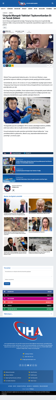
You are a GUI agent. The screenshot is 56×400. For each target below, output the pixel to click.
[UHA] (27, 3)
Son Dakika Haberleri (10, 380)
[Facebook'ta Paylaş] (4, 65)
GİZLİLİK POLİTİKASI (21, 386)
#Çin (5, 27)
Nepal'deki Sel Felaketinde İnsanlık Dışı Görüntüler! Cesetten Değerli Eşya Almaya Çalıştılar (15, 233)
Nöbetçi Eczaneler (10, 372)
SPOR (35, 8)
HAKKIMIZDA (36, 386)
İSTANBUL (49, 8)
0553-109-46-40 (29, 356)
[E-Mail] (13, 190)
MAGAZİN (42, 8)
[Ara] (52, 3)
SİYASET (24, 8)
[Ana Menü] (3, 3)
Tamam (4, 394)
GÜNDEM (10, 8)
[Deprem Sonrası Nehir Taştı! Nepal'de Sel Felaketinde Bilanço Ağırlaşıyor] (40, 244)
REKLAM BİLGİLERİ (44, 386)
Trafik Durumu (33, 375)
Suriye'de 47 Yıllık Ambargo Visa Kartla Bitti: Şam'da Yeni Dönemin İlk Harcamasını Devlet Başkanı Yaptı (15, 253)
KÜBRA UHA (15, 187)
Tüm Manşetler (33, 377)
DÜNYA (30, 8)
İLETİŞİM (10, 386)
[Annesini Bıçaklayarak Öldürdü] (40, 224)
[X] (23, 365)
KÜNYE (14, 386)
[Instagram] (25, 365)
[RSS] (36, 365)
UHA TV (3, 8)
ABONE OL (29, 386)
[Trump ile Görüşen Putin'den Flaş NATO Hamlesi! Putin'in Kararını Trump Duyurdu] (15, 205)
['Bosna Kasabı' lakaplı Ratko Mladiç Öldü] (40, 205)
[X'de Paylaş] (7, 65)
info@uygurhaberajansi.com (29, 359)
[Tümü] (51, 314)
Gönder (7, 283)
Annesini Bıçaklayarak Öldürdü (36, 232)
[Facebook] (20, 365)
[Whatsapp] (33, 365)
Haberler (5, 13)
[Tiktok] (30, 365)
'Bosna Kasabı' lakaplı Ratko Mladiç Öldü (39, 213)
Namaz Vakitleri (9, 375)
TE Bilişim (31, 389)
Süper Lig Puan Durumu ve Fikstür (13, 377)
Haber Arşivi (33, 380)
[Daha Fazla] (12, 65)
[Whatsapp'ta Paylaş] (9, 65)
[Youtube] (28, 365)
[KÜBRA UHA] (7, 188)
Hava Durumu (34, 372)
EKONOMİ (17, 8)
